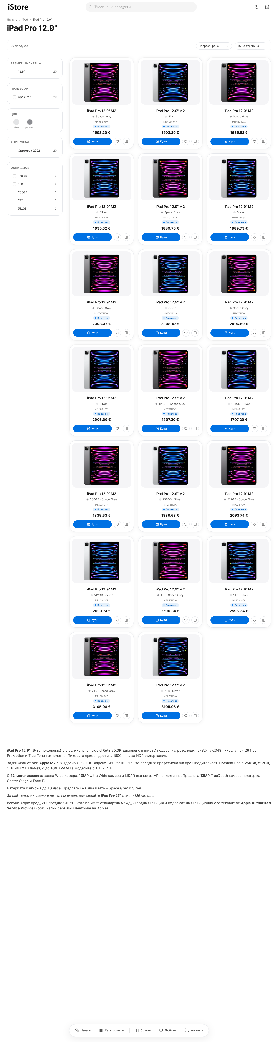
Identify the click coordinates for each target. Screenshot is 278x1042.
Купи (94, 141)
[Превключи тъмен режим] (257, 7)
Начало (12, 19)
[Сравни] (126, 141)
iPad (25, 19)
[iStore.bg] (18, 7)
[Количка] (267, 7)
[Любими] (117, 141)
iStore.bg (81, 803)
